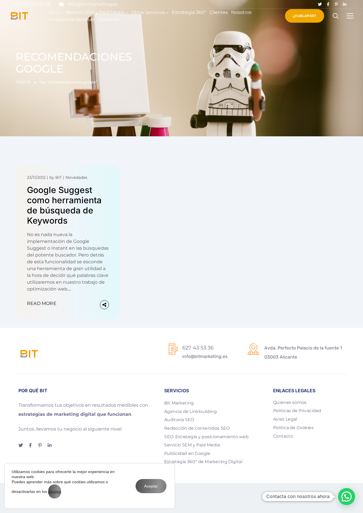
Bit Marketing (179, 402)
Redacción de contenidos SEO (197, 428)
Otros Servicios (148, 12)
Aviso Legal (285, 418)
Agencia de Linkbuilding (190, 411)
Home (23, 81)
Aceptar (151, 486)
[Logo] (19, 16)
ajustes (54, 491)
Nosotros (241, 12)
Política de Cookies (293, 427)
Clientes (219, 12)
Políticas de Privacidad (297, 410)
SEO (53, 12)
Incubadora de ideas (72, 19)
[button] (346, 496)
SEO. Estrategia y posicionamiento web (206, 436)
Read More (41, 303)
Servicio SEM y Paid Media (95, 12)
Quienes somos (290, 402)
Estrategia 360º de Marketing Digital (203, 461)
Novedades (76, 177)
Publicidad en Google (187, 453)
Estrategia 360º (189, 12)
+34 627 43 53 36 (32, 4)
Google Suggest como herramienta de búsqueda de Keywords (64, 205)
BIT (58, 177)
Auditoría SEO (179, 419)
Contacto (108, 19)
